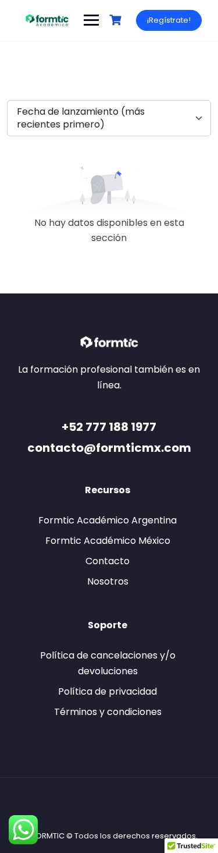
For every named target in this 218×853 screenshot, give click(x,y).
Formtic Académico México (107, 540)
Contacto (107, 561)
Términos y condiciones (108, 711)
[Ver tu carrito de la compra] (116, 20)
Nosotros (107, 581)
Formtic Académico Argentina (107, 520)
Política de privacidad (107, 691)
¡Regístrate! (169, 20)
